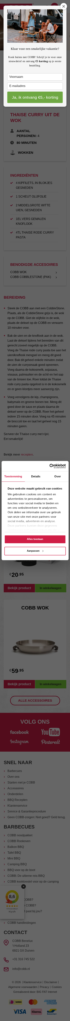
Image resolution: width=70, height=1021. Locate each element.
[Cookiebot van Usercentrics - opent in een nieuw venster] (50, 466)
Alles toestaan (35, 539)
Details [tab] (35, 476)
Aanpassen (33, 550)
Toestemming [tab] (13, 476)
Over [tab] (57, 476)
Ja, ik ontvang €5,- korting (35, 97)
